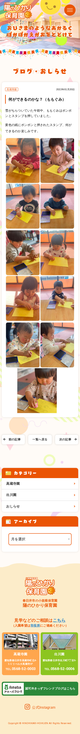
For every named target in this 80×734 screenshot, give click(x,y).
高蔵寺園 (13, 483)
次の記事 (65, 439)
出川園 (11, 495)
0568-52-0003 (21, 669)
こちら (59, 620)
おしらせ (13, 506)
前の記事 (15, 439)
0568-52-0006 (59, 669)
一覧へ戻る (40, 439)
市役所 (35, 625)
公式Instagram (43, 707)
